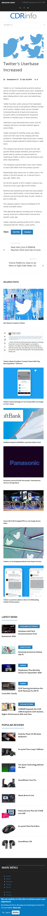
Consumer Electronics (29, 626)
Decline (16, 912)
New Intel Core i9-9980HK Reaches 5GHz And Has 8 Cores (26, 248)
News (8, 879)
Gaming (23, 665)
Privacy (9, 895)
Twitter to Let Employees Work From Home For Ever (22, 561)
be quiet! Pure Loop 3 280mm (30, 749)
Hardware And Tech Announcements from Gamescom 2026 (19, 633)
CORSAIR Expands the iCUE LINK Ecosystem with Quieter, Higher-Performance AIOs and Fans (23, 711)
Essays (8, 884)
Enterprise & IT (13, 79)
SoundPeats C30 (25, 841)
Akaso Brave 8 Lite (26, 795)
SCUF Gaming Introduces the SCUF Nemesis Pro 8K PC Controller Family (22, 691)
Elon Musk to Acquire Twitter (14, 323)
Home (8, 876)
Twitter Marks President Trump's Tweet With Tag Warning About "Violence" (21, 362)
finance (27, 232)
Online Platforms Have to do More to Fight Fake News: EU (22, 264)
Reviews (9, 882)
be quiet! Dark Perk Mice (28, 826)
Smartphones (25, 647)
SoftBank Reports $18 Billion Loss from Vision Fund (22, 442)
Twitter (16, 232)
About (8, 887)
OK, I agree (6, 912)
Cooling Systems (26, 704)
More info (17, 907)
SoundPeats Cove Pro (27, 780)
